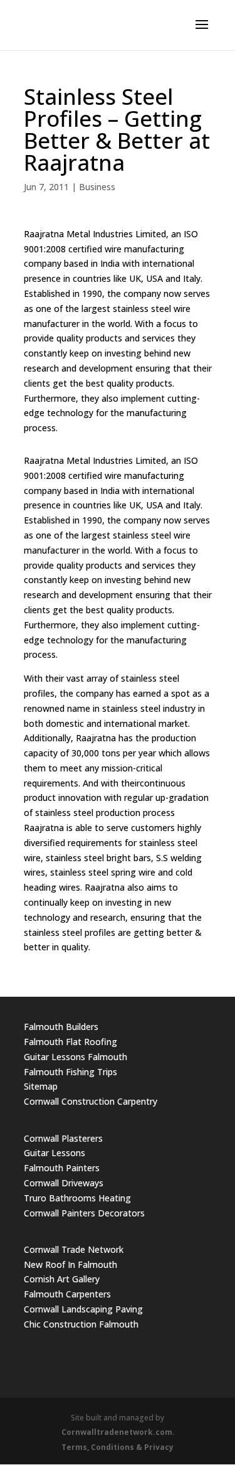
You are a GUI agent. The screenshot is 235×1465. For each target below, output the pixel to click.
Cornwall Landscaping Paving (83, 1309)
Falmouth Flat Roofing (70, 1042)
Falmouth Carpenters (67, 1294)
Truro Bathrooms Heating (77, 1198)
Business (97, 187)
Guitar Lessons (54, 1153)
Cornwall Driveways (63, 1183)
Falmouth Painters (62, 1168)
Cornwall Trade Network (73, 1249)
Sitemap (41, 1086)
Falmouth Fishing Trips (70, 1072)
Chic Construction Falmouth (81, 1324)
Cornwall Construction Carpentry (90, 1101)
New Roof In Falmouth (70, 1264)
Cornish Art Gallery (62, 1279)
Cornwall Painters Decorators (84, 1213)
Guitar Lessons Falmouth (75, 1057)
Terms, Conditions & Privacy (117, 1447)
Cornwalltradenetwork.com (116, 1432)
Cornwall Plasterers (63, 1138)
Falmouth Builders (61, 1027)
